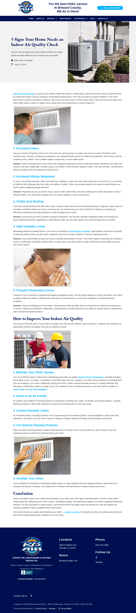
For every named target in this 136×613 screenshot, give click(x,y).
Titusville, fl (25, 569)
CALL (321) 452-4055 (111, 8)
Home (31, 18)
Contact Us (102, 18)
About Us (40, 18)
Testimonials (79, 18)
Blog (92, 18)
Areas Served (65, 18)
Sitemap (98, 562)
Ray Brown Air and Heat (36, 604)
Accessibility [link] (66, 608)
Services (50, 18)
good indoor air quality (79, 231)
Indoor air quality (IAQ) (23, 94)
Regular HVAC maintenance (91, 377)
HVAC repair (18, 389)
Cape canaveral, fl (37, 569)
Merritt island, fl (17, 565)
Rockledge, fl (47, 565)
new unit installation (38, 389)
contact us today (72, 512)
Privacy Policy (41, 608)
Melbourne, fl (36, 565)
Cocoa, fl (27, 565)
